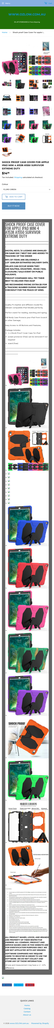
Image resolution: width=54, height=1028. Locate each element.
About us (27, 1015)
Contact (27, 1012)
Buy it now (14, 206)
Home (4, 32)
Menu (7, 3)
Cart (50, 3)
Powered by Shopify (40, 1023)
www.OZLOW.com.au (27, 14)
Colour (5, 184)
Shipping (18, 177)
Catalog (27, 1008)
